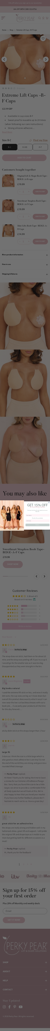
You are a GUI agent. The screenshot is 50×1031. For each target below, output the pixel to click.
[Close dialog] (48, 502)
